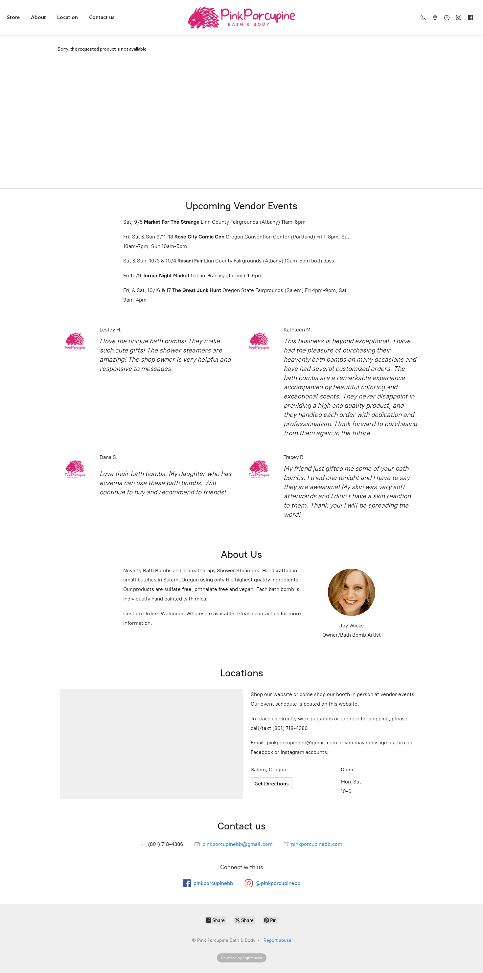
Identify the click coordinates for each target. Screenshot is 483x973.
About (38, 17)
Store (13, 17)
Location (67, 17)
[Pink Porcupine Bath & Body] (241, 17)
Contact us (102, 17)
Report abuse (277, 940)
